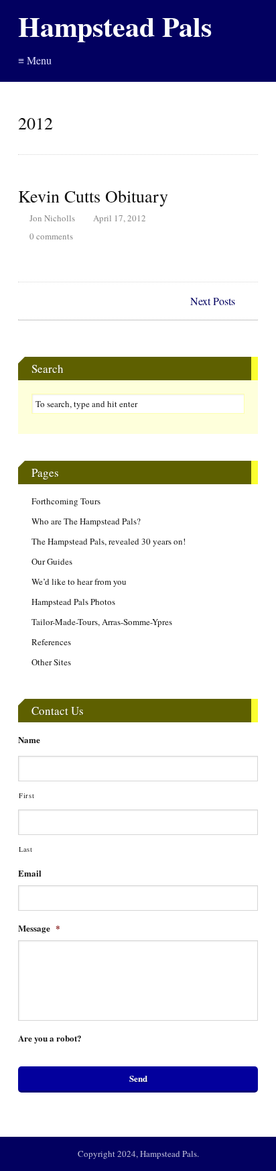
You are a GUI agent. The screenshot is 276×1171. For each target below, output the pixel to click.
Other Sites (51, 662)
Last (26, 849)
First (26, 795)
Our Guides (51, 561)
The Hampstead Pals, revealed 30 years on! (108, 541)
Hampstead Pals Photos (73, 602)
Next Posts (212, 301)
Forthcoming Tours (65, 501)
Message (39, 928)
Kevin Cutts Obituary (93, 195)
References (51, 642)
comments (51, 236)
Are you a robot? (50, 1038)
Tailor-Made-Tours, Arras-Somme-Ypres (101, 622)
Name (29, 740)
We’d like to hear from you (79, 581)
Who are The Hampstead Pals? (86, 521)
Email (30, 873)
